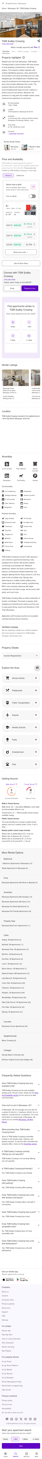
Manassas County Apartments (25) (15, 1026)
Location (34, 51)
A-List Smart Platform (10, 1365)
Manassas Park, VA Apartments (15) (15, 949)
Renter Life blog (8, 1347)
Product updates (8, 1304)
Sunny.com (6, 1308)
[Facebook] (16, 1419)
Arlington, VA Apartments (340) (13, 992)
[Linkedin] (11, 1419)
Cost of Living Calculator (11, 1338)
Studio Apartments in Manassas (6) (15, 868)
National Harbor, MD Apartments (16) (15, 973)
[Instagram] (30, 1419)
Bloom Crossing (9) (9, 1040)
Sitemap (5, 1320)
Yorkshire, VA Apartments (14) (13, 988)
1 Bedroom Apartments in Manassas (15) (17, 863)
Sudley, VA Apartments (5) (11, 939)
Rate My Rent (7, 1334)
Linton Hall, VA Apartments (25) (13, 983)
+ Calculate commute (16, 133)
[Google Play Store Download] (22, 1279)
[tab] (8, 175)
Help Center (6, 1390)
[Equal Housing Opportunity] (7, 1419)
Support (5, 1312)
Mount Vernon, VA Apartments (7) (14, 968)
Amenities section (30, 1144)
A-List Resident (8, 1377)
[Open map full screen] (37, 668)
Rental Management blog (11, 1381)
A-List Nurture (7, 1373)
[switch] (32, 196)
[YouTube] (25, 1419)
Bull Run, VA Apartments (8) (12, 954)
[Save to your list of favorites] (37, 16)
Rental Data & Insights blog (12, 1385)
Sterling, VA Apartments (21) (12, 1012)
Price (13, 51)
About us (5, 1291)
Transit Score (29, 784)
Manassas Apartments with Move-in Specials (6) (19, 882)
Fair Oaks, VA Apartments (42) (13, 1007)
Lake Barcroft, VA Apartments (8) (14, 978)
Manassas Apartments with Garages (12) (17, 897)
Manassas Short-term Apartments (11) (16, 925)
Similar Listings (23, 51)
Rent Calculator (8, 1342)
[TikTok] (35, 1419)
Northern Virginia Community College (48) (17, 1059)
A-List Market (7, 1369)
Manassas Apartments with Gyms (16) (16, 901)
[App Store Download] (8, 1279)
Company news (8, 1300)
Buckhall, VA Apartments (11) (12, 944)
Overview (5, 51)
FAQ (3, 1316)
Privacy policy (7, 1400)
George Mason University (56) (13, 1055)
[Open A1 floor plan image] (30, 210)
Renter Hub (6, 1330)
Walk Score (10, 784)
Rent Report (6, 1351)
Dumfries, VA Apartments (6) (12, 959)
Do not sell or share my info (12, 1412)
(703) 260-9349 (7, 44)
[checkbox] (13, 324)
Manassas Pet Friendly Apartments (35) (16, 911)
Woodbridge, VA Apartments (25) (14, 997)
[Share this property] (38, 41)
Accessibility (6, 1408)
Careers (5, 1295)
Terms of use (7, 1404)
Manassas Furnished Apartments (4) (15, 906)
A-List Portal (6, 1361)
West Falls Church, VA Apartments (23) (16, 1002)
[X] (21, 1419)
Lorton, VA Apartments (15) (12, 964)
